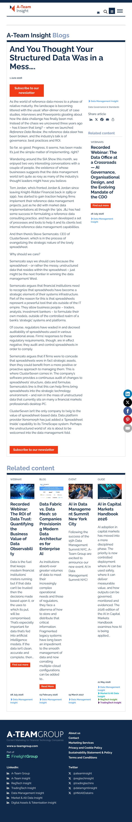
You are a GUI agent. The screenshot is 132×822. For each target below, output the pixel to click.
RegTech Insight (108, 699)
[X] (127, 402)
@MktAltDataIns (83, 793)
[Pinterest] (127, 419)
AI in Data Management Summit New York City (80, 514)
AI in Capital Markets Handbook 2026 (109, 511)
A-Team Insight (20, 778)
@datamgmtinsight (85, 788)
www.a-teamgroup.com (22, 746)
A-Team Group (20, 773)
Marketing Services (81, 742)
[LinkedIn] (127, 393)
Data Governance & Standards (103, 107)
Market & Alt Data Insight (108, 695)
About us (74, 733)
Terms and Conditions (83, 757)
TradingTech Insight (110, 702)
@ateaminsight (82, 773)
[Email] (127, 428)
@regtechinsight (83, 778)
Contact (74, 738)
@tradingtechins (83, 783)
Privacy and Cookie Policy (85, 747)
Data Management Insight (104, 101)
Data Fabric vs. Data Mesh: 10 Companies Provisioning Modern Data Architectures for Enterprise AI (51, 529)
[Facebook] (127, 411)
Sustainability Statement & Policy (90, 752)
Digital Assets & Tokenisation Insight (33, 802)
